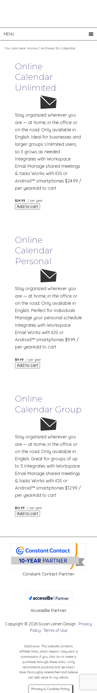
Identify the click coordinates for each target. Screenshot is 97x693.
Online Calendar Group (48, 404)
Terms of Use (55, 630)
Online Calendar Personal (34, 250)
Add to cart (27, 206)
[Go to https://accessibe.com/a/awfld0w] (48, 602)
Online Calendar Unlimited (35, 77)
